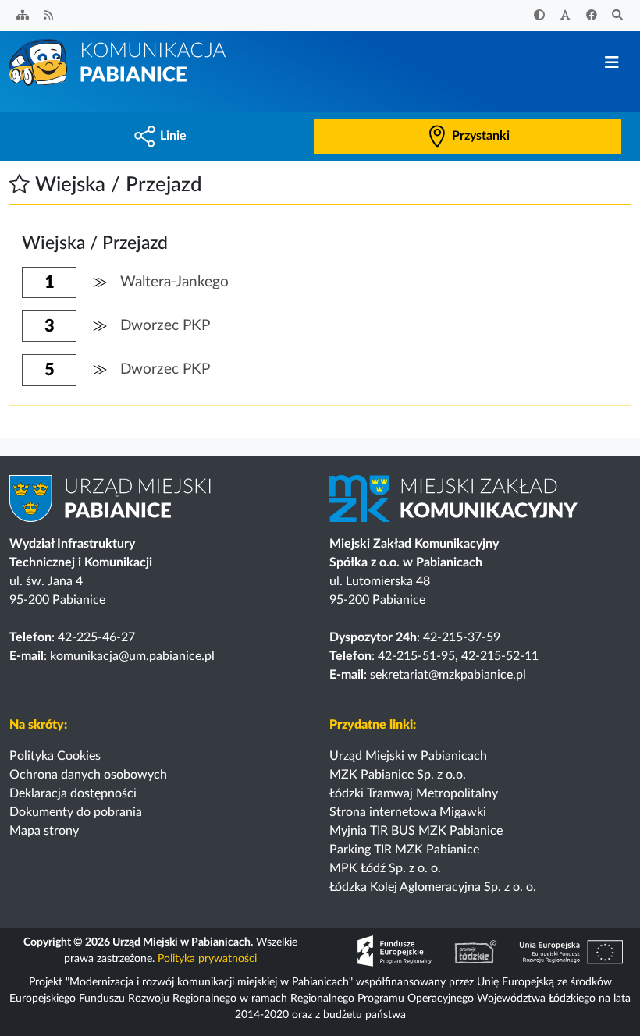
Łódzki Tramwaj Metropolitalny (413, 793)
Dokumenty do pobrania (75, 812)
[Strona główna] (118, 61)
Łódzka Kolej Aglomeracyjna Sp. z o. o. (432, 887)
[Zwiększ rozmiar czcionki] (566, 16)
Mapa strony (44, 831)
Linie (173, 136)
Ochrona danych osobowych (88, 774)
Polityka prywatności (207, 958)
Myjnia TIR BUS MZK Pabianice (416, 831)
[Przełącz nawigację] (611, 62)
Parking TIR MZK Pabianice (404, 849)
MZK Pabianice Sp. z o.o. (397, 774)
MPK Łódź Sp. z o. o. (385, 868)
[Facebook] (591, 16)
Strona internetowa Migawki (407, 812)
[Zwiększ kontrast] (539, 16)
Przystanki (481, 136)
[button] (19, 185)
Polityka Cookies (55, 756)
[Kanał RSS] (49, 16)
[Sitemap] (22, 16)
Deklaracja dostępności (73, 793)
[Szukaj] (618, 16)
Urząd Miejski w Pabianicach (408, 756)
